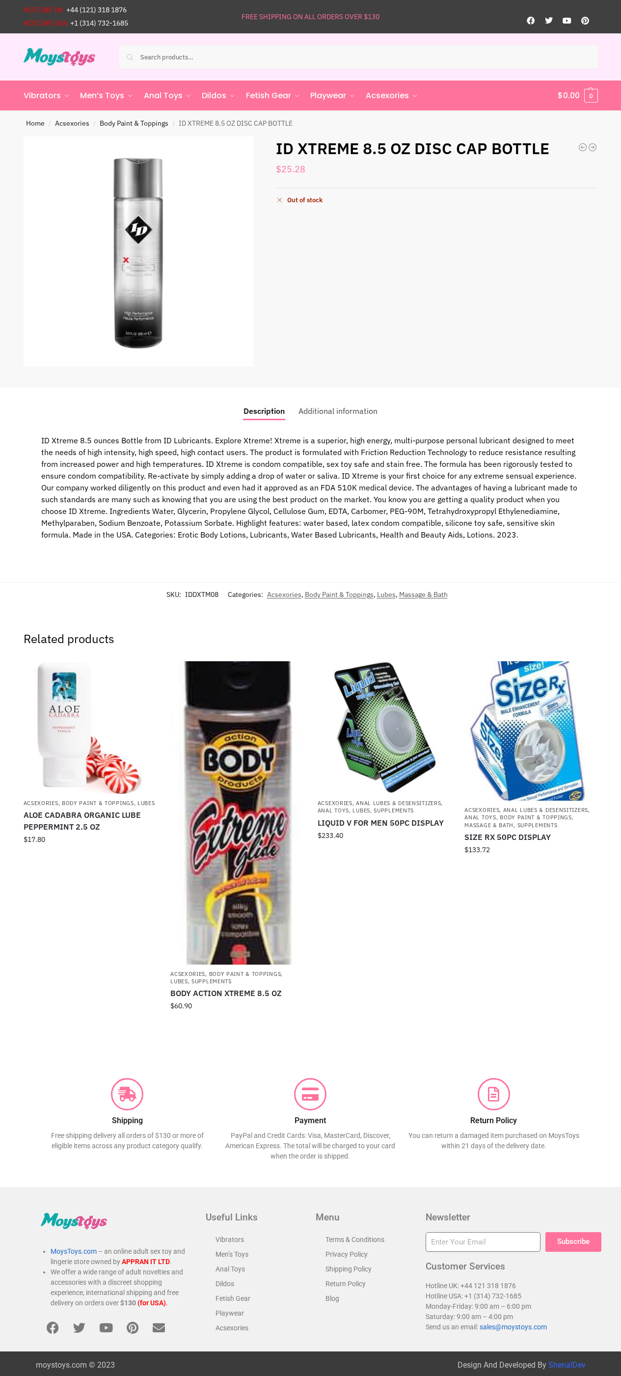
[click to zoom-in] (138, 251)
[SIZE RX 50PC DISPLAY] (530, 731)
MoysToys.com (74, 1251)
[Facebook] (531, 20)
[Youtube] (567, 20)
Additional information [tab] (338, 411)
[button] (578, 95)
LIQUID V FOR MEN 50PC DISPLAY (381, 823)
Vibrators (230, 1239)
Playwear (230, 1313)
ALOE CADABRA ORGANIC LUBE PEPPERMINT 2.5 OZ (82, 821)
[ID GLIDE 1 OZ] (592, 147)
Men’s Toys (232, 1254)
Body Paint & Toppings (134, 123)
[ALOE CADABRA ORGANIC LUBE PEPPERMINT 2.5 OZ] (90, 727)
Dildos (225, 1284)
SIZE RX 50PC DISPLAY (507, 837)
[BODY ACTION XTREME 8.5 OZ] (236, 812)
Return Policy (345, 1284)
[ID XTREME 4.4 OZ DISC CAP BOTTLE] (583, 147)
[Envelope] (159, 1327)
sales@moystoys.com (513, 1327)
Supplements (211, 981)
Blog (332, 1298)
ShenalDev (567, 1365)
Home (35, 123)
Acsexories (72, 123)
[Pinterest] (585, 20)
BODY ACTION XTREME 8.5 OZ (226, 993)
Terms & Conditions (354, 1239)
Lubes (386, 594)
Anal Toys (333, 810)
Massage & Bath (423, 594)
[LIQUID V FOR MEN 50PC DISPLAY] (384, 727)
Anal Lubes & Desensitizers (398, 803)
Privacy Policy (346, 1254)
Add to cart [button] (89, 860)
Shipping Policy (348, 1269)
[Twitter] (549, 20)
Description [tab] (264, 411)
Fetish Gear (233, 1298)
